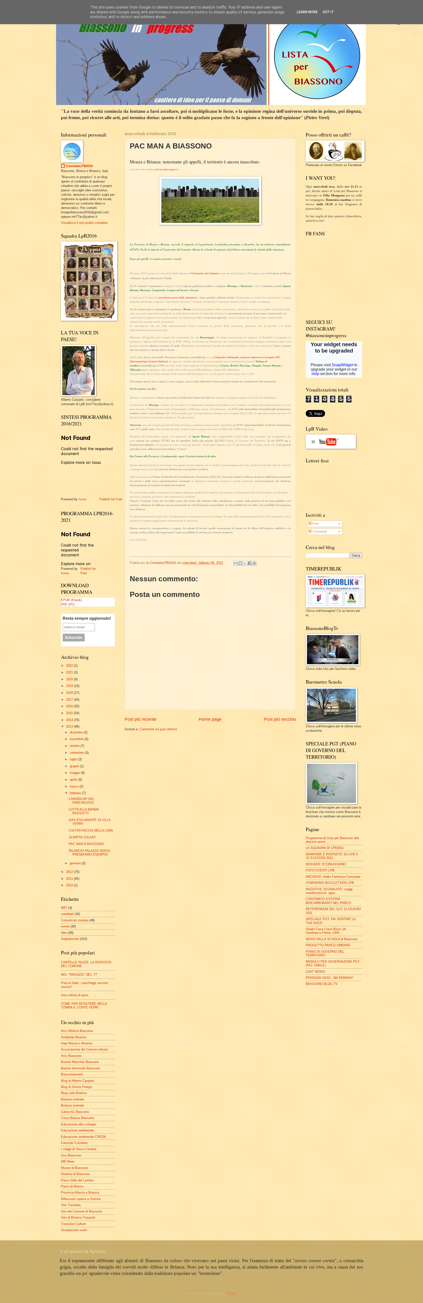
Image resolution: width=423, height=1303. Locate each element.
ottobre (75, 746)
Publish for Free (111, 499)
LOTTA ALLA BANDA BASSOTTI (84, 811)
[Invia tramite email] (235, 563)
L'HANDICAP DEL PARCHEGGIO (81, 800)
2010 (70, 885)
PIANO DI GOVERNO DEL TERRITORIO (325, 953)
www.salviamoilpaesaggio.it (163, 169)
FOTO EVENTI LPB (320, 870)
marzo (75, 786)
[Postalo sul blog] (240, 563)
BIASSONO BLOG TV (322, 984)
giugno (75, 766)
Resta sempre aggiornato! (87, 618)
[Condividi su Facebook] (249, 563)
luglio (74, 759)
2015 (70, 713)
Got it (328, 12)
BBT (64, 908)
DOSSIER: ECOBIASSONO (326, 864)
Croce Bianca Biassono (77, 1118)
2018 (70, 693)
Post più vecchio (280, 719)
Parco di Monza (72, 1186)
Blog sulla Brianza (74, 1093)
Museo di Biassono (74, 1168)
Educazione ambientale (77, 1130)
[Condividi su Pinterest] (254, 563)
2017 (70, 699)
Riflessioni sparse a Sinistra (81, 1199)
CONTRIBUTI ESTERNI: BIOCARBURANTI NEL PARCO (328, 900)
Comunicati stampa (74, 920)
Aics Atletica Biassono (77, 1031)
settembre (77, 752)
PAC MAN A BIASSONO (86, 844)
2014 (70, 720)
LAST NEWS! (315, 971)
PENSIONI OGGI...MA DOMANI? (329, 978)
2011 (70, 878)
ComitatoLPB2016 (79, 166)
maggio (75, 773)
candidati (67, 914)
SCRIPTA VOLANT (82, 837)
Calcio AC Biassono (75, 1112)
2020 (70, 679)
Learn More (307, 12)
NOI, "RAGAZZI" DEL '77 (79, 974)
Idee (64, 933)
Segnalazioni (70, 939)
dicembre (77, 732)
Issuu (82, 499)
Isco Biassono (71, 1155)
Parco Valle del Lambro (77, 1180)
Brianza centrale (72, 1099)
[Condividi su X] (245, 563)
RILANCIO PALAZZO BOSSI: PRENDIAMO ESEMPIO (90, 852)
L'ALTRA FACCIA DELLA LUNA (91, 830)
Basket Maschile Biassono (80, 1062)
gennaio (76, 863)
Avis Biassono (71, 1056)
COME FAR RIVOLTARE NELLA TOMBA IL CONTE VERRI (84, 1005)
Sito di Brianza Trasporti (78, 1217)
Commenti (319, 531)
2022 (70, 665)
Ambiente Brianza (73, 1037)
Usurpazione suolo (74, 1230)
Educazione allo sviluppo (78, 1124)
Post (315, 524)
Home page (210, 719)
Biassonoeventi (72, 1074)
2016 (70, 706)
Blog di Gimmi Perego (76, 1087)
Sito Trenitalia (71, 1205)
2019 (70, 686)
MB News (68, 1161)
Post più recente (140, 719)
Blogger (231, 1293)
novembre (77, 739)
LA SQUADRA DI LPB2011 (325, 848)
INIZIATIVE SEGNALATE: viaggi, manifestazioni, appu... (329, 891)
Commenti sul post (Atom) (158, 729)
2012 (70, 872)
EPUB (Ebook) (71, 599)
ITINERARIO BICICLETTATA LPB (330, 883)
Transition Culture (73, 1224)
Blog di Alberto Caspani (77, 1081)
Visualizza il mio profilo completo (84, 223)
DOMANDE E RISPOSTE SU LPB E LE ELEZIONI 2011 (332, 856)
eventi (65, 926)
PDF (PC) (68, 604)
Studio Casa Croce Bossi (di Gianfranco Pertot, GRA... (326, 931)
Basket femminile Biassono (80, 1068)
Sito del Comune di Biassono (81, 1211)
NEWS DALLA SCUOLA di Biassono (331, 939)
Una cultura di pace (74, 995)
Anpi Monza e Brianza (76, 1043)
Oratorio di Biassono (75, 1174)
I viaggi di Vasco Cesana (78, 1149)
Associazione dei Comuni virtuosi (84, 1049)
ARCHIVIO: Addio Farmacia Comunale (333, 877)
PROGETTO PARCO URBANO (328, 945)
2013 (70, 726)
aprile (74, 779)
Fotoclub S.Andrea (74, 1143)
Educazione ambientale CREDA (83, 1137)
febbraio (76, 793)
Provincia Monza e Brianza (80, 1192)
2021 (70, 672)
